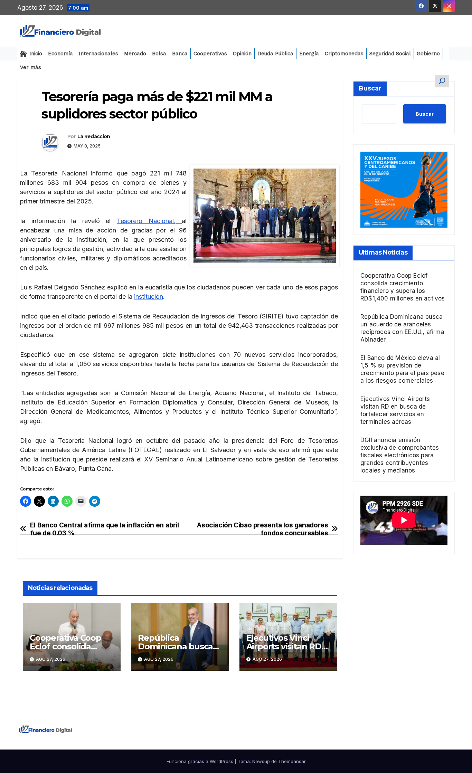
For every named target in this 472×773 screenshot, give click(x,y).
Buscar (370, 88)
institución (148, 296)
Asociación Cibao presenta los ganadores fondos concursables (262, 529)
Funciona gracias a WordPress (201, 761)
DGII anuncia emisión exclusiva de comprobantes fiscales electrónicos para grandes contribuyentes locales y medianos (399, 455)
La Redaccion (93, 136)
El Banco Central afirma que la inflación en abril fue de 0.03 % (104, 529)
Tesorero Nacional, (149, 221)
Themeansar (292, 761)
